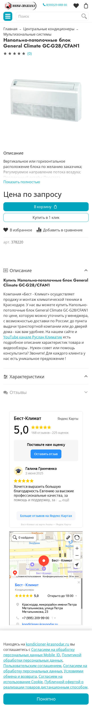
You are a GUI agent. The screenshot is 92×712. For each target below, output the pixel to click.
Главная (10, 28)
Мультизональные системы (27, 34)
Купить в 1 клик (46, 217)
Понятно (46, 699)
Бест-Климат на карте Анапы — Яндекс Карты (46, 524)
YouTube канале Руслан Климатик (32, 337)
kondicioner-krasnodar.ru (47, 644)
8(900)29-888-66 (56, 5)
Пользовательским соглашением (32, 665)
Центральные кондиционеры (48, 28)
